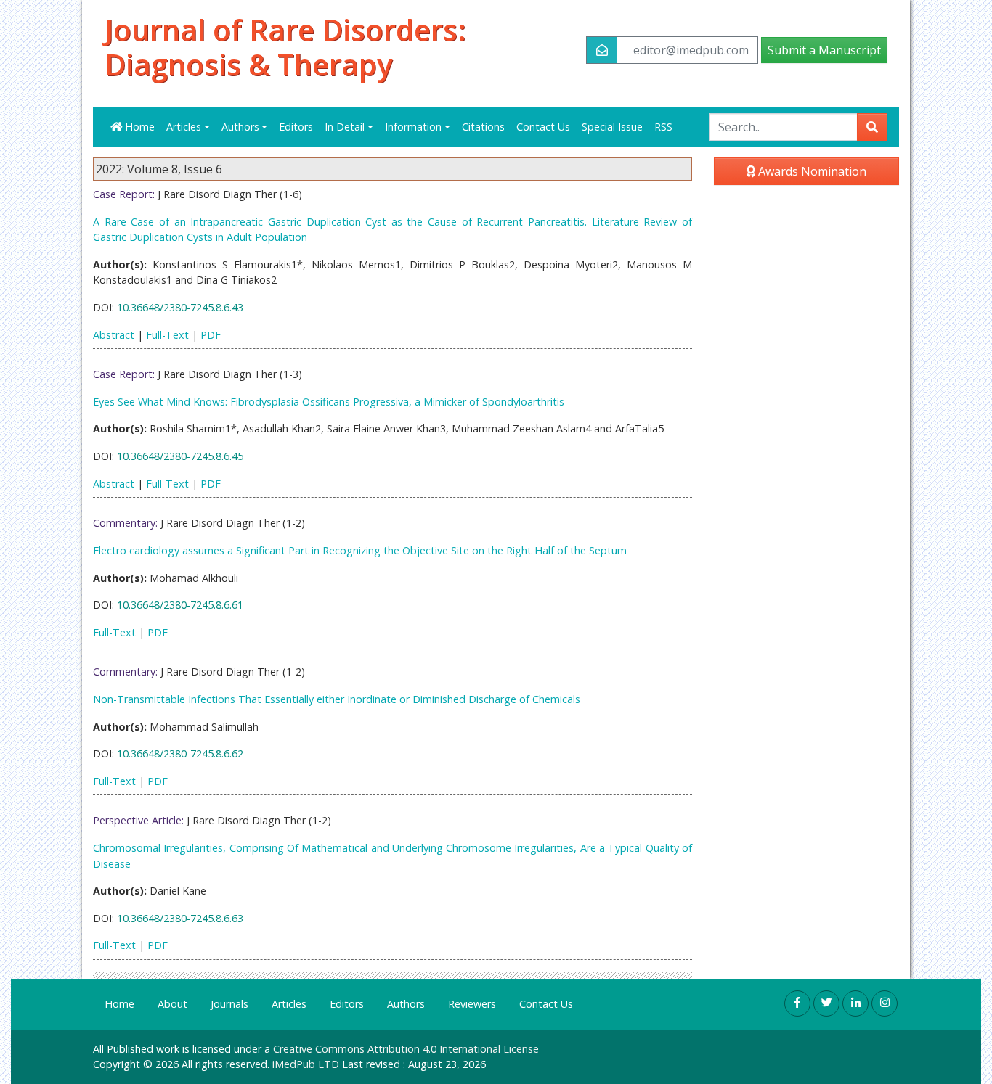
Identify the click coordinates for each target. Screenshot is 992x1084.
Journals (229, 1004)
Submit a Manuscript (824, 50)
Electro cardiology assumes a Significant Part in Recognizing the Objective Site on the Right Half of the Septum (360, 550)
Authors (406, 1004)
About (172, 1004)
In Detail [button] (345, 127)
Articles (289, 1004)
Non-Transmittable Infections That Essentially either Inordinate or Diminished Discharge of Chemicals (336, 699)
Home (138, 127)
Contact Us (543, 127)
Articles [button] (183, 127)
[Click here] (797, 1003)
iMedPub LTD (305, 1064)
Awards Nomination (810, 171)
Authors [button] (240, 127)
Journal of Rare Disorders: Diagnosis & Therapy (285, 47)
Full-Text (167, 335)
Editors (296, 127)
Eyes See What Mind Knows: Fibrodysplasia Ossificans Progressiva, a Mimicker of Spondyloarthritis (328, 401)
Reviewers (472, 1004)
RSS (663, 127)
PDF (210, 335)
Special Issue (612, 127)
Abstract (113, 335)
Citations (483, 127)
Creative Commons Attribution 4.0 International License (406, 1049)
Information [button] (413, 127)
